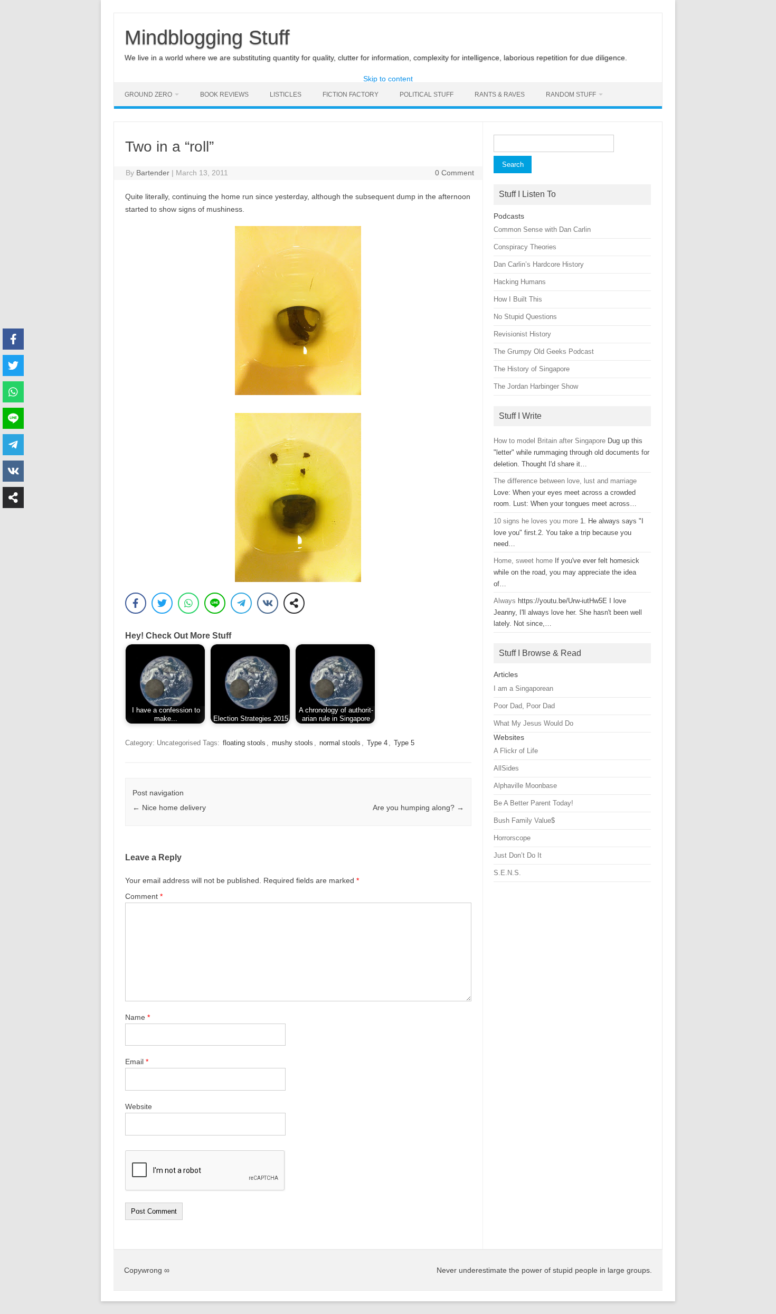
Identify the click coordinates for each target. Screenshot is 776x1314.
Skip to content (388, 78)
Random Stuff (571, 94)
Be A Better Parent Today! (533, 803)
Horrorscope (512, 838)
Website (138, 1106)
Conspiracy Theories (525, 247)
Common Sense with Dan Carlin (542, 229)
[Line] (214, 603)
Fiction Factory (350, 94)
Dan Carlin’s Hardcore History (539, 264)
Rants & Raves (500, 94)
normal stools (340, 743)
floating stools (244, 743)
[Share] (294, 603)
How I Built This (518, 299)
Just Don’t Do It (518, 855)
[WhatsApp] (188, 603)
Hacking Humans (520, 282)
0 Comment (454, 172)
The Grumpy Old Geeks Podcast (544, 351)
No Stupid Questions (525, 317)
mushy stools (292, 743)
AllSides (506, 768)
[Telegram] (241, 603)
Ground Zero (148, 94)
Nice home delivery (169, 807)
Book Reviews (224, 94)
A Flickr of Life (516, 751)
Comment (144, 896)
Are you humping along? (418, 807)
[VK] (267, 603)
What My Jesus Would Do (533, 723)
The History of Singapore (532, 369)
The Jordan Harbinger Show (536, 386)
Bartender (152, 172)
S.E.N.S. (507, 873)
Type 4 (377, 743)
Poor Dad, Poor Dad (524, 706)
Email (136, 1061)
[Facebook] (135, 603)
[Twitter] (162, 603)
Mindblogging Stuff (207, 37)
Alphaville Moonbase (525, 786)
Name (137, 1017)
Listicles (285, 94)
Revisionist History (522, 334)
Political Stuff (426, 94)
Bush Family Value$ (524, 820)
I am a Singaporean (523, 688)
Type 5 (404, 743)
